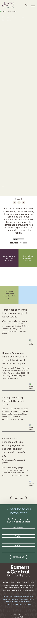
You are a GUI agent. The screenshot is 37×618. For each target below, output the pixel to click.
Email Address (18, 527)
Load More (18, 498)
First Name (18, 536)
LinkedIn (23, 202)
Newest (14, 242)
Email (14, 202)
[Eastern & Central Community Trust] (8, 5)
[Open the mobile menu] (33, 5)
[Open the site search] (27, 5)
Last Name (18, 545)
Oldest (23, 242)
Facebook (19, 202)
